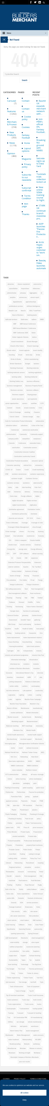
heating (9, 633)
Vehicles (13, 1026)
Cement (9, 408)
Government (13, 620)
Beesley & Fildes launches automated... (42, 264)
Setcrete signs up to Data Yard (40, 162)
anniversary (23, 297)
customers (26, 483)
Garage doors (14, 611)
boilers (34, 337)
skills (25, 911)
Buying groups (32, 394)
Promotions (19, 845)
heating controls (20, 633)
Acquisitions (25, 288)
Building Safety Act (31, 377)
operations (16, 783)
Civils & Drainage (15, 412)
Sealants (21, 898)
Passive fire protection (36, 792)
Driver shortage (10, 531)
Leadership (39, 690)
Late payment (27, 690)
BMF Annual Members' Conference (24, 328)
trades (39, 1004)
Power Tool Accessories (33, 823)
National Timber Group (29, 752)
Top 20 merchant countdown (15, 995)
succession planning (32, 947)
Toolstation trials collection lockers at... (42, 178)
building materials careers (16, 372)
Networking (24, 757)
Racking (22, 854)
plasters (35, 810)
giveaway (25, 615)
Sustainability (13, 960)
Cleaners (37, 412)
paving (27, 796)
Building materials (33, 368)
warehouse (34, 1026)
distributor (34, 514)
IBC (18, 651)
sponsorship (38, 929)
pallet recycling (28, 788)
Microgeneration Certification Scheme (31, 743)
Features (11, 111)
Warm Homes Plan (16, 1031)
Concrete (12, 443)
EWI (26, 558)
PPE (18, 827)
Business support (18, 394)
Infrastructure (33, 660)
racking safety (12, 858)
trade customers (12, 1000)
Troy (8, 1017)
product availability (19, 836)
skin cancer (34, 911)
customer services (13, 483)
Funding (9, 606)
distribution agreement (16, 509)
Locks (10, 699)
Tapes (23, 960)
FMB (32, 598)
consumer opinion (37, 461)
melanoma (39, 726)
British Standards (16, 364)
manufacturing (37, 708)
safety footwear (32, 889)
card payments (32, 399)
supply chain (13, 955)
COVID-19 (8, 470)
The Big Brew (36, 964)
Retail (41, 872)
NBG (42, 752)
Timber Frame (28, 978)
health (17, 629)
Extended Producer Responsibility (19, 562)
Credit (26, 470)
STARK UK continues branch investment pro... (41, 212)
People (33, 801)
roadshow (12, 880)
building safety (16, 377)
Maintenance (25, 708)
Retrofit (9, 876)
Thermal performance (36, 969)
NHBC (30, 761)
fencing (26, 576)
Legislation (11, 695)
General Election (13, 615)
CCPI (42, 403)
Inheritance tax (15, 664)
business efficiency (33, 381)
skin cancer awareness (17, 916)
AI (41, 293)
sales (42, 889)
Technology (24, 964)
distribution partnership (19, 514)
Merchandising (12, 739)
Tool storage (23, 982)
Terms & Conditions (27, 197)
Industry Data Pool (38, 655)
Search (24, 80)
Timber (20, 973)
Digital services (32, 500)
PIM (8, 805)
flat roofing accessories (13, 589)
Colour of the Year (37, 425)
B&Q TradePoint (35, 311)
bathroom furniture (11, 319)
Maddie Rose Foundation (18, 704)
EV (12, 558)
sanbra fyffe (10, 898)
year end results (24, 1062)
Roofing (9, 885)
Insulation (36, 668)
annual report (34, 297)
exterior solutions (14, 567)
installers (26, 664)
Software (21, 925)
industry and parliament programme (16, 655)
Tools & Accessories (16, 986)
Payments (24, 801)
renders (37, 867)
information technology (18, 660)
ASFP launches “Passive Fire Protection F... (41, 230)
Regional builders (15, 867)
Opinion (11, 153)
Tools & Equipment (33, 986)
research (21, 872)
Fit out (32, 580)
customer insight (16, 478)
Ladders (25, 686)
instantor (36, 664)
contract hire (27, 465)
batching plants (32, 315)
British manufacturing (31, 359)
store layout (35, 942)
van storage (20, 1022)
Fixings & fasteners (33, 584)
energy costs (23, 549)
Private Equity (25, 832)
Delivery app (38, 492)
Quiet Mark (12, 854)
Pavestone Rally (16, 796)
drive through (36, 527)
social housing (10, 925)
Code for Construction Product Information (18, 421)
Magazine (26, 158)
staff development (11, 938)
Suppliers (36, 951)
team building (12, 964)
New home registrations (16, 761)
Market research (13, 717)
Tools (41, 982)
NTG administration (11, 774)
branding (12, 355)
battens (34, 319)
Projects (9, 845)
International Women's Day (24, 673)
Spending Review (25, 929)
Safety (21, 889)
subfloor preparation (16, 947)
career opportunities (12, 403)
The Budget (10, 969)
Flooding (9, 598)
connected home (35, 443)
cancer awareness (18, 399)
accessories (37, 284)
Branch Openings (33, 346)
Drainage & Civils (37, 523)
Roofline (18, 885)
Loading (38, 695)
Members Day (18, 730)
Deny (24, 1099)
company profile (13, 439)
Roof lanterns (23, 880)
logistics (18, 699)
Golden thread (37, 615)
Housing (38, 642)
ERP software (24, 553)
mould (21, 748)
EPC (8, 553)
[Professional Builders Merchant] (24, 16)
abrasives (11, 284)
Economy (41, 536)
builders (36, 364)
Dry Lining (31, 531)
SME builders (37, 920)
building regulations (34, 372)
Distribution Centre (34, 509)
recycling (40, 863)
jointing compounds (15, 682)
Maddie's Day (34, 704)
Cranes (18, 470)
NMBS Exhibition (32, 766)
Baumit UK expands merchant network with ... (41, 107)
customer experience (37, 474)
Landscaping (35, 686)
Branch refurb (11, 350)
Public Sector (27, 849)
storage (25, 942)
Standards (24, 938)
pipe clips (16, 805)
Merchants (38, 739)
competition (26, 439)
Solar (30, 925)
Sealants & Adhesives (35, 898)
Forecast (21, 602)
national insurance (32, 748)
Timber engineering (13, 978)
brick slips (29, 355)
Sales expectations (23, 894)
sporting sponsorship (17, 933)
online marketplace (35, 779)
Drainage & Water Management (18, 527)
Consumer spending (13, 465)
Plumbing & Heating (14, 819)
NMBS (38, 761)
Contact (25, 100)
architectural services (16, 306)
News (12, 143)
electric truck (12, 545)
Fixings (40, 580)
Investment (20, 677)
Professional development (32, 841)
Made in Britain (12, 708)
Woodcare (12, 1053)
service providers (32, 902)
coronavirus (39, 465)
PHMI (41, 801)
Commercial (15, 430)
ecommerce (30, 536)
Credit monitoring (38, 470)
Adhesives (36, 288)
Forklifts (30, 602)
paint (34, 783)
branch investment (17, 341)
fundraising (19, 606)
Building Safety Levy (16, 381)
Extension (37, 562)
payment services (12, 801)
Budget (27, 364)
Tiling (13, 973)
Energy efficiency (36, 549)
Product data (32, 836)
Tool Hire (39, 978)
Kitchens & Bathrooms (32, 682)
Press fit (26, 827)
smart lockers (24, 920)
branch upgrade (24, 350)
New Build (34, 757)
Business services (17, 390)
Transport (20, 1013)
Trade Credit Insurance (35, 995)
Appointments (17, 302)
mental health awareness (15, 735)
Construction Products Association (17, 461)
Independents (28, 651)
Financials (36, 576)
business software (33, 390)
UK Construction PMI (20, 1017)
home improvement (13, 637)
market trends (26, 717)
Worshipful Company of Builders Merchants (24, 1057)
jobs (40, 677)
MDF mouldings (27, 726)
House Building (13, 642)
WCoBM (38, 1039)
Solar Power (39, 925)
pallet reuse (40, 788)
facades (25, 567)
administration (11, 293)
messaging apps (10, 743)
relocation (28, 867)
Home (27, 143)
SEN (21, 902)
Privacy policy (26, 165)
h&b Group (11, 624)
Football (40, 598)
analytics (13, 297)
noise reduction (17, 770)
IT (35, 677)
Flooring (18, 598)
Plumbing (23, 814)
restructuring (31, 872)
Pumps (38, 849)
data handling (26, 487)
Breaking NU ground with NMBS (40, 145)
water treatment (13, 1039)
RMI (41, 876)
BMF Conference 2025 (20, 333)
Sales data (9, 894)
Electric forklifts (35, 540)
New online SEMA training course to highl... (40, 194)
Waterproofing (27, 1039)
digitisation (33, 505)
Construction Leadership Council (24, 456)
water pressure (38, 1035)
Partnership (9, 792)
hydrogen (10, 651)
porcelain (19, 823)
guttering (37, 620)
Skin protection (34, 916)
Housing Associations (16, 646)
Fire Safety (23, 580)
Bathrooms (24, 319)
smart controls (12, 920)
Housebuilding (27, 642)
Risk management (30, 876)
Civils (40, 408)
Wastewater (9, 1035)
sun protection (14, 951)
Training (10, 1013)
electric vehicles (25, 545)
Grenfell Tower (26, 620)
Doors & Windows (12, 523)
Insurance (9, 673)
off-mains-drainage (37, 774)
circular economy (29, 408)
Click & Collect (14, 417)
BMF (14, 324)
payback (35, 796)
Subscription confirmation (28, 189)
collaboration (40, 421)
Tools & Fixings (20, 991)
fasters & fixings (15, 576)
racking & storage (34, 854)
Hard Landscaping (25, 624)
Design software (26, 496)
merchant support (26, 739)
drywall (7, 536)
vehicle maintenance (34, 1022)
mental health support (35, 735)
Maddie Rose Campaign (33, 699)
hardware (37, 624)
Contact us (25, 110)
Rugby (40, 885)
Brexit (20, 355)
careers (24, 403)
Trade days (26, 1000)
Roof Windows (36, 880)
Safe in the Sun (10, 889)
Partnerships (21, 792)
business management (14, 386)
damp (10, 487)
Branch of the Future (17, 346)
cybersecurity (37, 483)
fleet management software (18, 593)
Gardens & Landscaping (31, 611)
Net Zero (14, 757)
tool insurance (10, 982)
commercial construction (30, 430)
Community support (36, 434)
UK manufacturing (36, 1017)
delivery (27, 492)
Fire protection (11, 580)
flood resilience (35, 593)
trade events (37, 1000)
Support (23, 955)
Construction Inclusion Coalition (24, 452)
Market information (32, 713)
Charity (18, 408)
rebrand (8, 863)
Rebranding (18, 863)
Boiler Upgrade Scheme (20, 337)
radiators (24, 858)
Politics (10, 823)
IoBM (29, 677)
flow (26, 598)
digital (37, 496)
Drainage (25, 523)
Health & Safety (27, 629)
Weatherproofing (15, 1044)
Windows (23, 1048)
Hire (41, 633)
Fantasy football (17, 571)
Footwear (12, 602)
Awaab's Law (13, 311)
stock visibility (14, 942)
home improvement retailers (32, 637)
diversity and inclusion (16, 518)
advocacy (23, 293)
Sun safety (25, 951)
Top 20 (31, 991)
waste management (32, 1031)
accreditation (13, 288)
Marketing (38, 717)
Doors (39, 518)
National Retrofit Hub (12, 752)
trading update (37, 1009)
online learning (20, 779)
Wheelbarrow (11, 1048)
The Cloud (21, 969)
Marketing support (17, 721)
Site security (15, 911)
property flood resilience (35, 845)
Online (10, 779)
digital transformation (19, 505)
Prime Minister (12, 832)
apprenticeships (31, 302)
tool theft (33, 982)
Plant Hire (39, 805)
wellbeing (36, 1044)
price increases (38, 827)
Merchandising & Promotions (14, 123)
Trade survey (29, 1004)
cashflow (34, 403)
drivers (21, 531)
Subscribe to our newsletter (27, 177)
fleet (26, 589)
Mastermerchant (32, 721)
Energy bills (11, 549)
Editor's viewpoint (21, 540)
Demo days (13, 496)
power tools (10, 827)
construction (16, 447)
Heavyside (32, 633)
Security (13, 902)
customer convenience (19, 474)
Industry (39, 651)
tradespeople (11, 1009)
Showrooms (29, 907)
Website (27, 1044)
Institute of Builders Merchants (20, 668)
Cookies (26, 127)
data (16, 487)
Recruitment (30, 863)
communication (11, 434)
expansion (34, 558)
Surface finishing (34, 955)
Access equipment (24, 284)
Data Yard (37, 487)
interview (40, 673)
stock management (37, 938)
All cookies (24, 1092)
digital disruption (17, 500)
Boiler (34, 333)
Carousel (11, 100)
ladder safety (14, 686)
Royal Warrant (29, 885)
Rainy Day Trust (35, 858)
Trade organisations (14, 1004)
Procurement (37, 832)
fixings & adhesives (16, 584)
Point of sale (29, 819)
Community (23, 434)
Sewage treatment (15, 907)
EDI (10, 540)
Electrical (38, 545)
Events (19, 558)
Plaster (14, 810)
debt (8, 492)
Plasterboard (24, 810)
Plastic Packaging (11, 814)
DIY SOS (30, 518)
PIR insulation (27, 805)
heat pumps (40, 629)
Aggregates (33, 293)
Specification (11, 929)
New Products (11, 133)
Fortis (38, 602)
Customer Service (32, 478)
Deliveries (17, 492)
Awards (23, 311)
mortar (13, 748)
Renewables (10, 872)
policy (39, 819)
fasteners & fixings (31, 571)
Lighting (21, 695)
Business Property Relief (33, 386)
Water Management (23, 1035)
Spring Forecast (33, 933)
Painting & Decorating (12, 788)
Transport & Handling (34, 1013)
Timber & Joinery (32, 973)
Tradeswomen (24, 1009)
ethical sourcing (37, 553)
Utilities (10, 1022)
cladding (27, 412)
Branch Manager (32, 341)
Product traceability (14, 841)
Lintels (30, 695)
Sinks (38, 907)
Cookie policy (26, 118)
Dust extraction (18, 536)
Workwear (37, 1053)
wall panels (23, 1026)
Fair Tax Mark (36, 567)
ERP (14, 553)
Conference (22, 443)
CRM (6, 474)
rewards (18, 876)
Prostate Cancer (14, 849)
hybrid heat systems (33, 646)
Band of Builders (18, 315)
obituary (24, 774)
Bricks (38, 355)
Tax (30, 960)
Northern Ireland (31, 770)
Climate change (28, 417)
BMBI (42, 319)
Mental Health (31, 730)
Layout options (26, 149)
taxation (37, 960)
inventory (10, 677)
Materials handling (12, 726)
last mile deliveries (12, 690)
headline (8, 629)
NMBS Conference (17, 766)
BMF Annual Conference (28, 324)
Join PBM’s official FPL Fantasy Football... (41, 125)
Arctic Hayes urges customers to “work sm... (41, 248)
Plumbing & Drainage (37, 814)
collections (24, 425)
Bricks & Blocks (16, 359)
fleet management (37, 589)
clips (38, 417)
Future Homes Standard (34, 606)
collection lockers (11, 425)
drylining (41, 531)
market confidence (17, 713)
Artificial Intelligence (33, 306)
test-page (25, 205)
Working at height (24, 1053)
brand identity (37, 350)
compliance (37, 439)
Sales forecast (38, 894)
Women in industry (36, 1048)
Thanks (25, 214)
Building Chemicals (16, 368)
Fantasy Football (26, 136)
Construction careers (30, 447)
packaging (26, 783)
